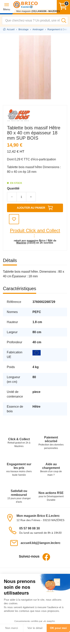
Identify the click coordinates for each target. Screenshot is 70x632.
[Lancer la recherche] (64, 20)
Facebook (46, 557)
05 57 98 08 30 (29, 528)
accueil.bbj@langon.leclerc (40, 543)
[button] (6, 6)
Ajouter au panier (31, 207)
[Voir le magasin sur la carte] (11, 517)
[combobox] (35, 20)
